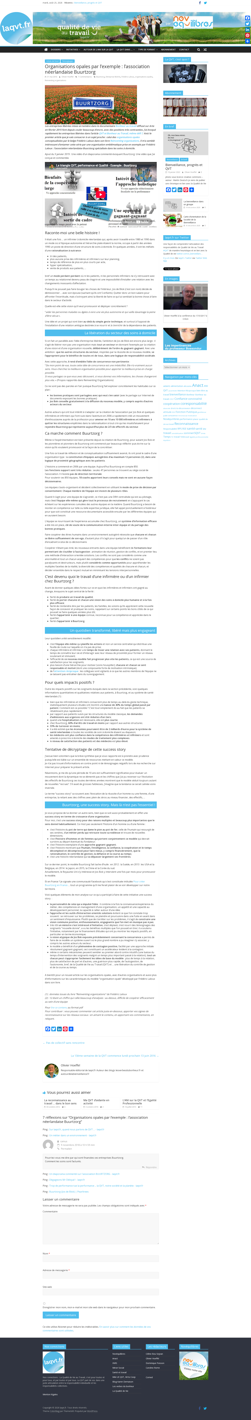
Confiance (181, 399)
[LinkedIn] (247, 29)
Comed (149, 1377)
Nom (46, 1253)
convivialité (195, 398)
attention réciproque (66, 671)
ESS (173, 412)
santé (191, 428)
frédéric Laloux (128, 77)
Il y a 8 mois (169, 264)
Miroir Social (118, 1367)
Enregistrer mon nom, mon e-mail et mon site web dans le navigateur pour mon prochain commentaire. (99, 1307)
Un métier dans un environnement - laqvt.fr (72, 1135)
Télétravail (184, 437)
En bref (184, 159)
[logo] (53, 1353)
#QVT (179, 250)
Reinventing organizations (55, 80)
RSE (184, 428)
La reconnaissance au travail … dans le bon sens (60, 1101)
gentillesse (202, 412)
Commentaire (50, 1211)
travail (177, 436)
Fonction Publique (186, 412)
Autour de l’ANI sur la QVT (98, 49)
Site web (47, 1286)
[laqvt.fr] (125, 13)
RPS (180, 428)
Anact (197, 385)
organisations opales (144, 77)
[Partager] (247, 41)
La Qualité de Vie (120, 1391)
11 (141, 1107)
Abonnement (168, 49)
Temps (167, 436)
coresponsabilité (194, 403)
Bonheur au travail (126, 126)
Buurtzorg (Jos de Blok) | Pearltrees (69, 1191)
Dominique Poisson (155, 1363)
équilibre (166, 440)
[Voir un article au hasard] (205, 50)
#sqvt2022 (187, 250)
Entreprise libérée (113, 77)
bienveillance (178, 394)
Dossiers (56, 49)
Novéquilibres (171, 419)
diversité (166, 408)
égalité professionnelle (199, 437)
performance (186, 419)
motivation (192, 416)
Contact (184, 49)
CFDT (172, 399)
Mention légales (50, 1394)
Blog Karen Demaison (122, 1381)
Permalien (66, 1148)
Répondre (151, 1167)
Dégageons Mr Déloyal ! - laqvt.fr (67, 1179)
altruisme (188, 386)
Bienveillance (172, 159)
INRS (114, 1363)
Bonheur (190, 394)
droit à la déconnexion (180, 408)
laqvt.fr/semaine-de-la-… (174, 256)
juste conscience (170, 415)
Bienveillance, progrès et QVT (183, 167)
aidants (166, 386)
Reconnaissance (186, 423)
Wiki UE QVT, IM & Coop (124, 1377)
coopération (171, 404)
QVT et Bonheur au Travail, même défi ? (120, 133)
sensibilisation (177, 433)
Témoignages (67, 61)
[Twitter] (247, 24)
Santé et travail (119, 1372)
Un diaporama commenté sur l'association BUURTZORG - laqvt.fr (84, 1174)
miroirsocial (182, 416)
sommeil (189, 433)
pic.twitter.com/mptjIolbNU (176, 260)
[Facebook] (247, 18)
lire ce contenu (59, 1007)
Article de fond (52, 61)
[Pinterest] (247, 35)
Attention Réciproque (186, 390)
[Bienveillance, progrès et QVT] (185, 133)
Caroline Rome (153, 1367)
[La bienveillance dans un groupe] (172, 200)
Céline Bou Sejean (154, 1353)
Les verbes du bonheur (123, 1386)
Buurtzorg (100, 77)
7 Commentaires (85, 77)
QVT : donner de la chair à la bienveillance (93, 2)
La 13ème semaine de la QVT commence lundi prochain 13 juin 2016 (115, 1055)
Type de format (146, 49)
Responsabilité (170, 428)
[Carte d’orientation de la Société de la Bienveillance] (172, 215)
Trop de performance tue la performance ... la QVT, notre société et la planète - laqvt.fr (96, 1185)
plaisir (195, 419)
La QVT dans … (124, 49)
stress (203, 433)
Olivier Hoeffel (68, 77)
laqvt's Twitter (185, 264)
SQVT (197, 433)
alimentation (177, 386)
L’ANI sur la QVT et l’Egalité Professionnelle (139, 1101)
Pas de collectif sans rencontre (64, 1042)
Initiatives (72, 49)
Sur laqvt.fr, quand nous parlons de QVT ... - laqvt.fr (76, 1129)
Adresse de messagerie (56, 1270)
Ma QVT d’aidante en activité (96, 1101)
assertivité (172, 391)
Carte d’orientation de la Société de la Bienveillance (195, 219)
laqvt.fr (184, 253)
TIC (172, 437)
